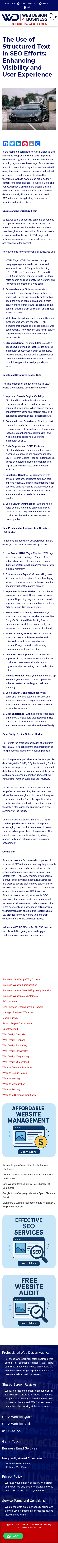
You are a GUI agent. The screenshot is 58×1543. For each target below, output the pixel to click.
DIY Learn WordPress (16, 1467)
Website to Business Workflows (19, 1095)
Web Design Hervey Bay (15, 1051)
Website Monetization (13, 1084)
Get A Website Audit (16, 1424)
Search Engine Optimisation (17, 1023)
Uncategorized (10, 1029)
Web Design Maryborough (16, 1056)
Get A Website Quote (17, 1417)
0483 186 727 (12, 1430)
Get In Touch (11, 1441)
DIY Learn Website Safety (18, 1463)
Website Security (11, 1089)
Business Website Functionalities (19, 985)
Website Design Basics (14, 1073)
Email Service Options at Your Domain (22, 1007)
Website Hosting (11, 1078)
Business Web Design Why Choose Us (23, 979)
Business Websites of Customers (20, 996)
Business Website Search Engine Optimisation (26, 990)
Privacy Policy (12, 1476)
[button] (13, 1536)
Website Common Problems (17, 1067)
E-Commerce (9, 1001)
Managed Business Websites (17, 1012)
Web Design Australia (13, 1034)
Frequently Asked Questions (22, 1458)
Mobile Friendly (10, 1018)
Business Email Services (19, 1448)
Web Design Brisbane (13, 1040)
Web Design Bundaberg (14, 1045)
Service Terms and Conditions (23, 1500)
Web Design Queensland (15, 1062)
